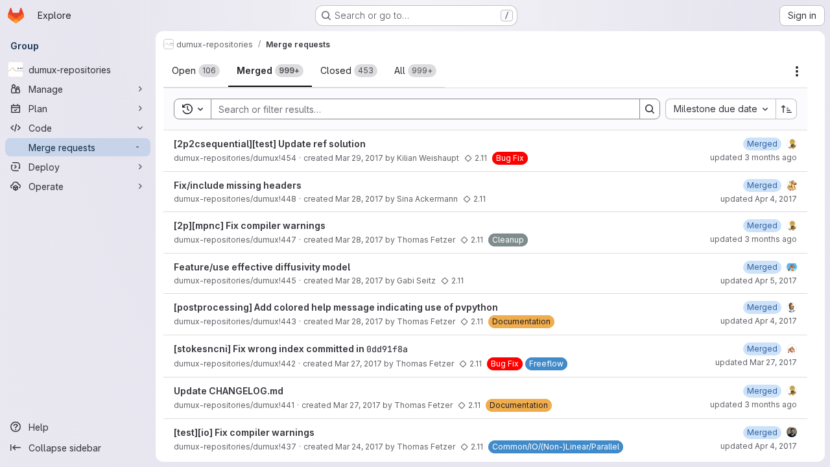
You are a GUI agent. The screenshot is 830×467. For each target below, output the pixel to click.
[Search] (649, 109)
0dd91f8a (387, 349)
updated (753, 157)
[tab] (195, 70)
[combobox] (720, 109)
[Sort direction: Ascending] (786, 109)
